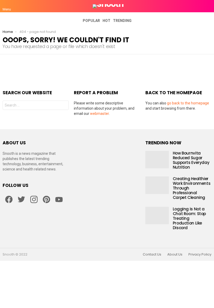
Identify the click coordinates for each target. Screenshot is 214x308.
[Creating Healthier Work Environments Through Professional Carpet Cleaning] (157, 185)
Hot (106, 21)
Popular (91, 21)
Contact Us (152, 254)
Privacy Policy (199, 254)
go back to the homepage (188, 103)
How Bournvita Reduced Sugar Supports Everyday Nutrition (191, 160)
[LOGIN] (208, 6)
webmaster (99, 113)
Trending (122, 21)
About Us (174, 254)
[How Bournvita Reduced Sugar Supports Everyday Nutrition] (157, 159)
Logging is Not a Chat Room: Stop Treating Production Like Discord (189, 218)
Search (63, 105)
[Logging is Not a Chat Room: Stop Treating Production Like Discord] (157, 215)
